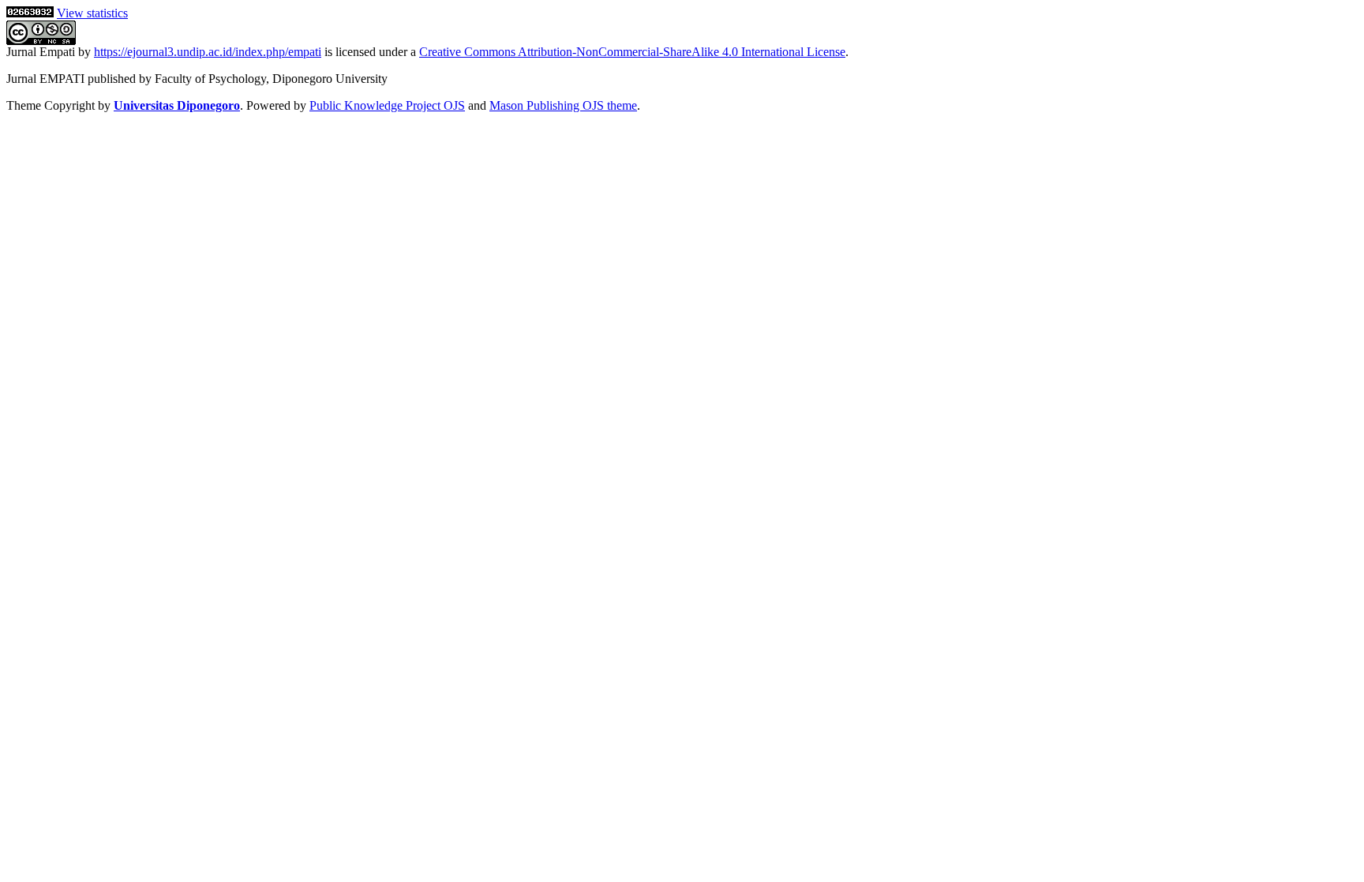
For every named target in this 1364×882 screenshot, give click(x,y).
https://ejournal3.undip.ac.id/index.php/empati (207, 51)
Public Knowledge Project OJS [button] (387, 105)
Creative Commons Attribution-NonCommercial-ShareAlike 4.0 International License (632, 51)
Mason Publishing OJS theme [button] (563, 105)
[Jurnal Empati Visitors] (30, 13)
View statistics (92, 13)
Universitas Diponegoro (177, 105)
